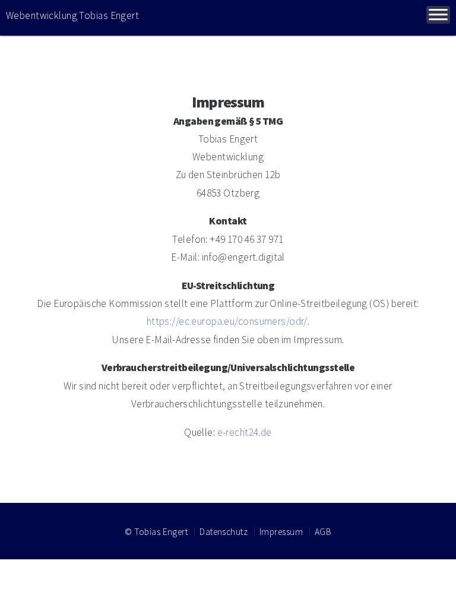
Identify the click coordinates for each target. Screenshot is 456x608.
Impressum (281, 531)
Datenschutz (224, 531)
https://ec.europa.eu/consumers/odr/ (227, 321)
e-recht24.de (244, 432)
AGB (323, 531)
